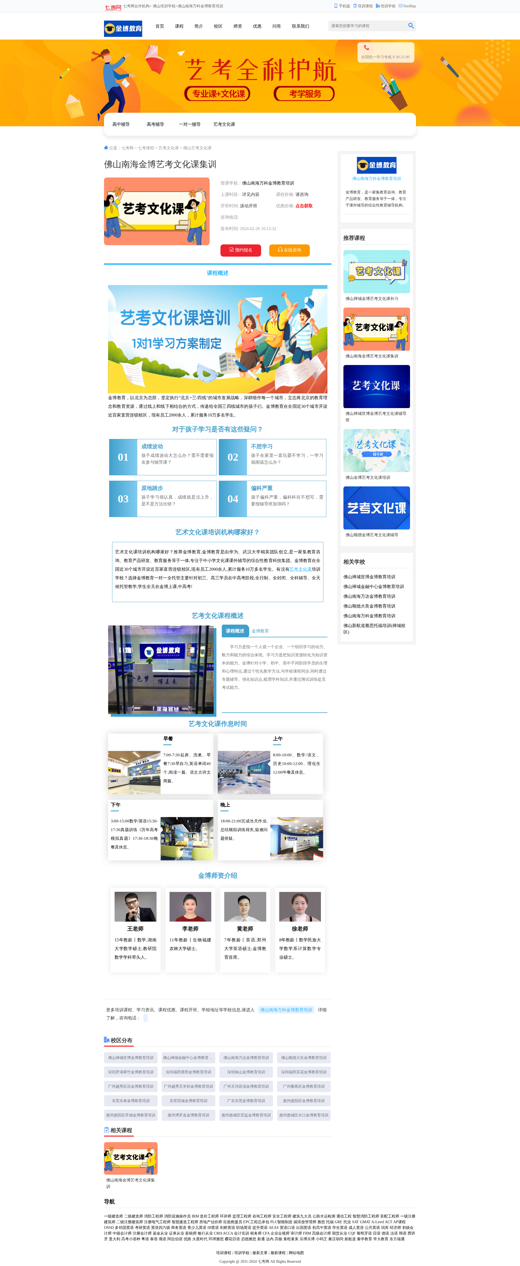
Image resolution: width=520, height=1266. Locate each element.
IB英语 (213, 1228)
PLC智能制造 (281, 1222)
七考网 (128, 6)
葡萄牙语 (364, 1233)
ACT (388, 1222)
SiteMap (409, 6)
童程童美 (290, 1239)
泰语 (154, 1239)
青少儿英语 (196, 1228)
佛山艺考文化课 (197, 148)
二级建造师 (133, 1216)
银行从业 (205, 1233)
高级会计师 (321, 1233)
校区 (218, 26)
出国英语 (303, 1228)
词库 (385, 1228)
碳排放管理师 (305, 1222)
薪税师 (191, 1233)
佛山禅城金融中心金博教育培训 (189, 1058)
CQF (352, 1233)
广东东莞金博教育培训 (246, 1101)
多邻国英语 (124, 1228)
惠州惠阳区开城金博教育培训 (130, 1115)
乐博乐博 (307, 1239)
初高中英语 (321, 1228)
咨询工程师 (261, 1216)
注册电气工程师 (157, 1222)
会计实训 (241, 1233)
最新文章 (260, 1253)
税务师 (256, 1233)
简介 (198, 26)
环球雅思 (216, 1239)
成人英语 (356, 1228)
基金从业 (160, 1233)
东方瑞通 (397, 1239)
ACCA (228, 1233)
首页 (159, 26)
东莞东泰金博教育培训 (131, 1101)
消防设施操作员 (177, 1216)
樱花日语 (232, 1239)
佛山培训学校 (164, 6)
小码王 (321, 1239)
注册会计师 (142, 1233)
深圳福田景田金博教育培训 (188, 1072)
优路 (187, 1239)
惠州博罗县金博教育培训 (188, 1115)
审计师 (296, 1233)
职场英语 (243, 1228)
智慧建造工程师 (185, 1222)
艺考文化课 (224, 124)
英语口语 (287, 1228)
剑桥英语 (227, 1228)
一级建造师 (113, 1216)
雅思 (321, 1222)
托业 (347, 1222)
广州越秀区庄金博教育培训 (131, 1086)
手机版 (344, 6)
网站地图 (296, 1253)
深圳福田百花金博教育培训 (304, 1072)
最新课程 (278, 1253)
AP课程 (399, 1222)
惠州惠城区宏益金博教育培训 (246, 1115)
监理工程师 (241, 1216)
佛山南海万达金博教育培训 (246, 1058)
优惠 (257, 26)
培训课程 (365, 6)
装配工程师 (389, 1216)
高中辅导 (121, 124)
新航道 (350, 1239)
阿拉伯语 (175, 1239)
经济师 (395, 1228)
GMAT (365, 1222)
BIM (195, 1216)
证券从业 (176, 1233)
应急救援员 (232, 1222)
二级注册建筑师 (129, 1222)
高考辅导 (155, 124)
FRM (307, 1233)
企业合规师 (280, 1233)
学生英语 (339, 1228)
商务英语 (178, 1228)
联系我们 (300, 26)
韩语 (403, 1233)
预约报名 (243, 250)
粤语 (145, 1239)
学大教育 (380, 1239)
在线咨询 (292, 250)
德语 (385, 1233)
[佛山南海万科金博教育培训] (123, 27)
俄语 (162, 1239)
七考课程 (146, 148)
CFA (266, 1233)
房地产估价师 (210, 1222)
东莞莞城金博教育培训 (188, 1101)
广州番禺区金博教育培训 (304, 1086)
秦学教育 (364, 1239)
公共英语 (372, 1228)
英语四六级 (160, 1228)
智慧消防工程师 (366, 1216)
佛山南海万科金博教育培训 (268, 183)
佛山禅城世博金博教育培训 (131, 1058)
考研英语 (142, 1228)
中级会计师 (122, 1233)
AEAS (274, 1228)
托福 (330, 1222)
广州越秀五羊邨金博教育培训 (188, 1086)
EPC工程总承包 (256, 1222)
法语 (394, 1233)
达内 (270, 1239)
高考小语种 (130, 1239)
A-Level (377, 1222)
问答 (276, 26)
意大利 (114, 1239)
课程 (179, 26)
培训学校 (388, 6)
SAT (355, 1222)
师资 (237, 26)
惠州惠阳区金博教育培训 (304, 1101)
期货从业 (339, 1233)
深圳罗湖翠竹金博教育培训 (131, 1072)
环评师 (225, 1216)
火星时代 (199, 1239)
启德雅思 (248, 1239)
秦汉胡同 (335, 1239)
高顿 (278, 1239)
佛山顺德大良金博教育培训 (304, 1058)
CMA (218, 1233)
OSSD (109, 1228)
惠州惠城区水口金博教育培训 (304, 1115)
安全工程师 (281, 1216)
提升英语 (260, 1228)
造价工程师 (209, 1216)
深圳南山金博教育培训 (246, 1072)
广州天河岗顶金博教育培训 (246, 1086)
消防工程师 (153, 1216)
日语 (377, 1233)
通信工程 (344, 1216)
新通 (261, 1239)
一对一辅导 (190, 124)
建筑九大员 (301, 1216)
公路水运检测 (324, 1216)
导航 (109, 1201)
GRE (338, 1222)
